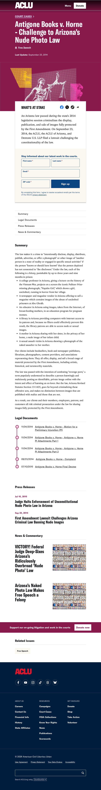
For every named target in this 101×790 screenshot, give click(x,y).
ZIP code (26, 182)
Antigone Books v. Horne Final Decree (55, 466)
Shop (70, 711)
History (18, 722)
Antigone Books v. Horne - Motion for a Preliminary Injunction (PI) (56, 428)
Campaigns (44, 706)
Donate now (82, 627)
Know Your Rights (48, 722)
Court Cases (23, 16)
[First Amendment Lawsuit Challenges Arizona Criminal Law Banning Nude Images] (50, 516)
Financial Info (22, 717)
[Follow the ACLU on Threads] (47, 682)
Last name (57, 161)
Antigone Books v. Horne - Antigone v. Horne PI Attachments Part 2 (59, 450)
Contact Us (20, 711)
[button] (72, 107)
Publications (45, 733)
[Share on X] (67, 108)
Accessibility (70, 762)
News (42, 728)
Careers (19, 706)
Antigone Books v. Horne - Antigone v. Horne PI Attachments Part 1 (59, 439)
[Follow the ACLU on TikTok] (40, 682)
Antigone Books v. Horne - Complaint (56, 459)
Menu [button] (68, 5)
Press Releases (26, 225)
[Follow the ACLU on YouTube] (25, 682)
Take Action (73, 717)
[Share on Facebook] (62, 108)
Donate (80, 5)
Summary (23, 213)
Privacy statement (38, 762)
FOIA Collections (47, 717)
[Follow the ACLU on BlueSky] (55, 682)
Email (25, 171)
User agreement (21, 762)
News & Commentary (29, 231)
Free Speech (24, 47)
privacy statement (39, 195)
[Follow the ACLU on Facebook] (18, 682)
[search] (83, 773)
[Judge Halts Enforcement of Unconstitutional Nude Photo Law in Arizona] (50, 500)
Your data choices (55, 762)
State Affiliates (22, 728)
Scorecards (45, 738)
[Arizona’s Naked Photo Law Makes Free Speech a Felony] (50, 597)
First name (27, 161)
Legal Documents (27, 219)
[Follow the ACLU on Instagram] (33, 682)
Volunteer (72, 722)
